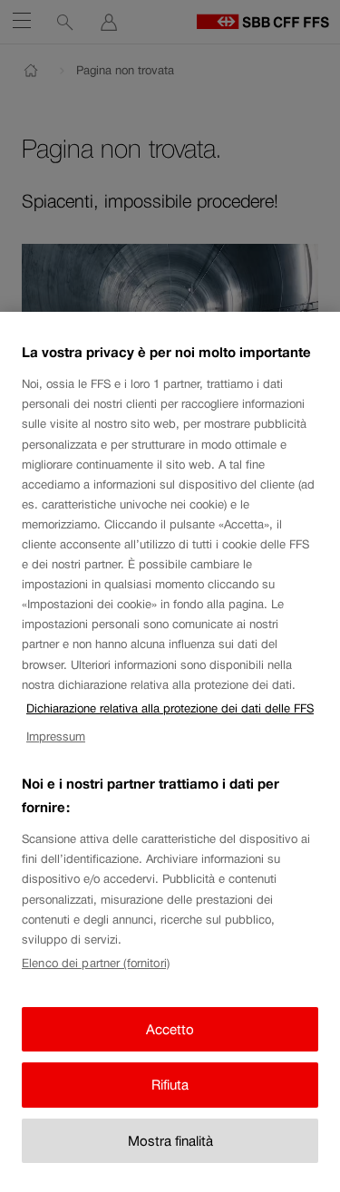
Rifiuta (170, 1084)
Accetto (170, 1029)
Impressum (55, 736)
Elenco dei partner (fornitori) (96, 963)
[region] (170, 752)
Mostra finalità (170, 1140)
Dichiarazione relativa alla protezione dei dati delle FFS (170, 708)
